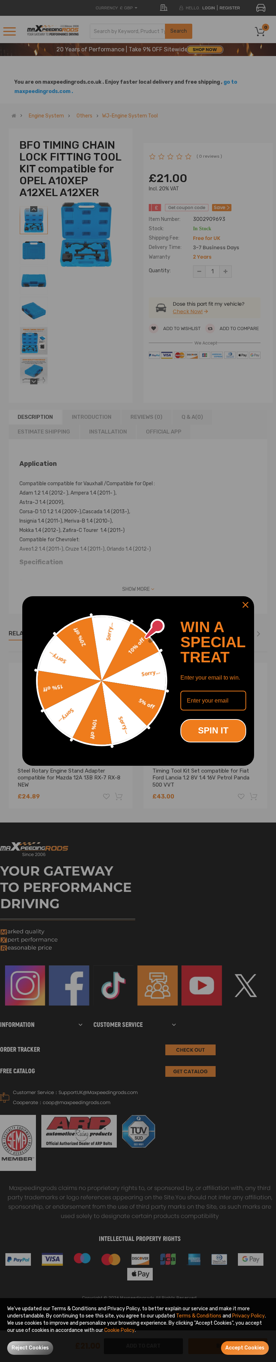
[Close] (245, 604)
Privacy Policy (248, 1316)
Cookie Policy (119, 1330)
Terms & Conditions (198, 1316)
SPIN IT (213, 730)
